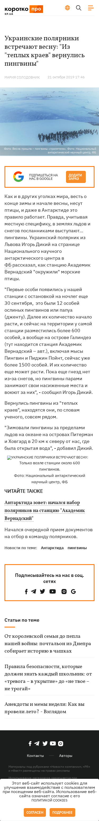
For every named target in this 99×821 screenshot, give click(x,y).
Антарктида (52, 547)
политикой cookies (49, 800)
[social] (26, 591)
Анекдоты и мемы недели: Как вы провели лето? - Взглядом (44, 708)
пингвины (77, 547)
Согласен (34, 812)
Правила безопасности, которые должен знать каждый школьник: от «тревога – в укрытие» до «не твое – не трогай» (48, 678)
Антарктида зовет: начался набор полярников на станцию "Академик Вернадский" (44, 511)
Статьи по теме (21, 620)
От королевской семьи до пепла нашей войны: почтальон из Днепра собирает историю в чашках (47, 644)
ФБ (7, 265)
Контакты (35, 755)
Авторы (65, 755)
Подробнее (62, 812)
